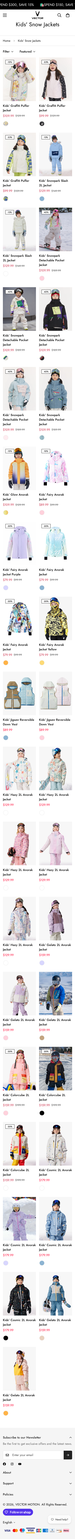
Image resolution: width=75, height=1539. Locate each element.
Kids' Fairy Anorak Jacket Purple (15, 572)
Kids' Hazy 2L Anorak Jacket (18, 797)
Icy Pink (5, 437)
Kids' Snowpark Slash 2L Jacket (53, 183)
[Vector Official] (37, 15)
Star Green (5, 198)
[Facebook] (4, 1464)
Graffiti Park (5, 123)
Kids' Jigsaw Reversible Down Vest (18, 722)
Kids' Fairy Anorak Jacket (51, 496)
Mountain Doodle (42, 812)
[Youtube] (19, 1464)
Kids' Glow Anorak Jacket (15, 496)
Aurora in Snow (42, 358)
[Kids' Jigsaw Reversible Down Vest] (19, 693)
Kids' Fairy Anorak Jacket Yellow (51, 647)
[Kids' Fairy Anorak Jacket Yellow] (55, 618)
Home (6, 41)
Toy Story (5, 358)
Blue (42, 198)
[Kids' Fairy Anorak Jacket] (55, 468)
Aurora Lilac (5, 963)
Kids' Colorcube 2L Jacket (16, 1097)
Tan (42, 1338)
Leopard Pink (5, 888)
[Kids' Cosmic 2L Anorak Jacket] (55, 1144)
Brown (42, 1038)
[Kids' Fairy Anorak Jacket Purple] (19, 543)
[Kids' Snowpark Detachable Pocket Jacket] (55, 229)
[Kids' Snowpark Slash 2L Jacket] (55, 154)
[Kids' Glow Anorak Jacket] (19, 468)
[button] (67, 15)
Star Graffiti (5, 812)
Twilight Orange (5, 512)
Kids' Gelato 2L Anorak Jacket (55, 947)
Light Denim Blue (42, 437)
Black (42, 1113)
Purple (5, 587)
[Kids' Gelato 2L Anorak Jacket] (55, 918)
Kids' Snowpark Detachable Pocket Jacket (51, 260)
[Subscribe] (68, 1455)
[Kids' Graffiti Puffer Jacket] (19, 79)
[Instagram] (12, 1464)
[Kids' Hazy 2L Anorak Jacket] (19, 768)
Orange (5, 662)
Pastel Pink (42, 888)
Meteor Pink (42, 123)
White (5, 273)
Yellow (42, 662)
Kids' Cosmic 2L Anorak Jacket (55, 1172)
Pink (42, 278)
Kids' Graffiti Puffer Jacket (16, 108)
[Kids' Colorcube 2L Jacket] (19, 1068)
